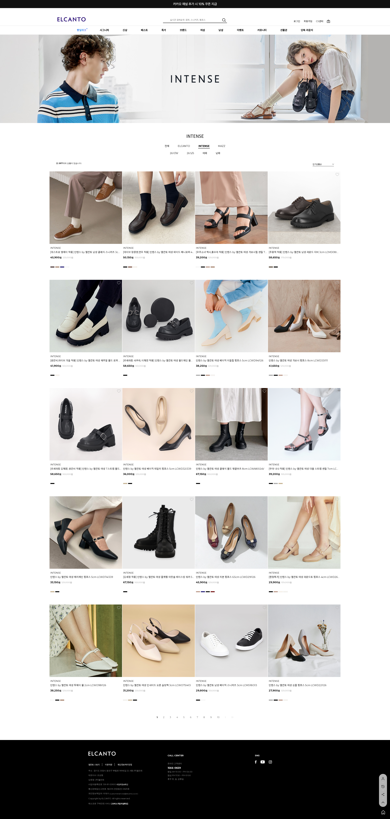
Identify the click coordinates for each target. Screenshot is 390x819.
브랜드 (183, 30)
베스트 (144, 30)
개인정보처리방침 (124, 764)
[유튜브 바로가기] (263, 762)
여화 (205, 153)
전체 (167, 146)
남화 (218, 153)
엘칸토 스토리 (94, 764)
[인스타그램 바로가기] (270, 762)
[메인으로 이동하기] (71, 17)
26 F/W (174, 153)
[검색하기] (224, 20)
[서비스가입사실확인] (120, 804)
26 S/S (190, 153)
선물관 (283, 30)
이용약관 (108, 764)
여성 (202, 30)
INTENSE (204, 146)
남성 (221, 30)
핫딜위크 (81, 30)
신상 (125, 30)
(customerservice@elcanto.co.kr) (124, 794)
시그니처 (104, 30)
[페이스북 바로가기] (256, 762)
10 (218, 717)
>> (232, 717)
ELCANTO (184, 146)
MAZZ (221, 146)
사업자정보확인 (122, 784)
